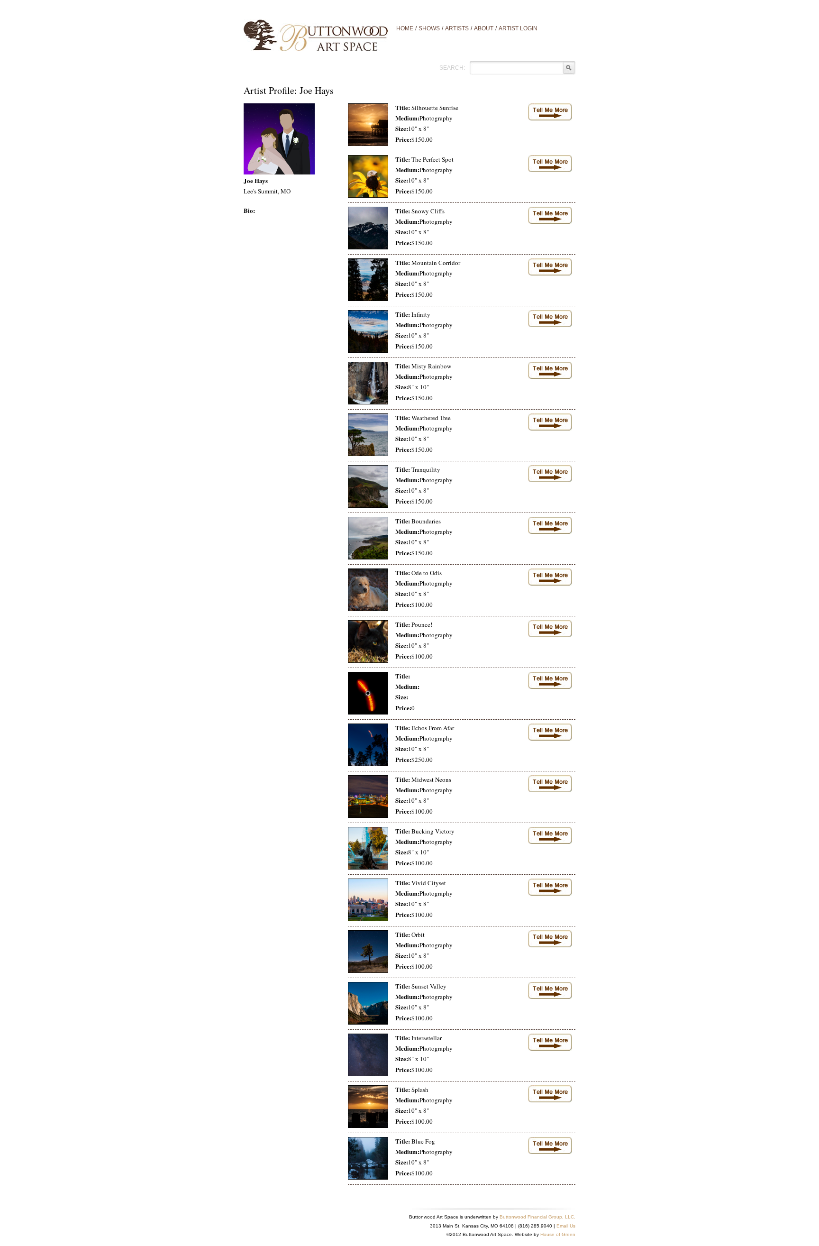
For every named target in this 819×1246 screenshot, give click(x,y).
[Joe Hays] (279, 138)
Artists (457, 28)
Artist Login (518, 28)
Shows (429, 28)
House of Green (557, 1234)
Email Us (565, 1225)
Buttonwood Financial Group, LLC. (537, 1216)
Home (404, 28)
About (483, 28)
